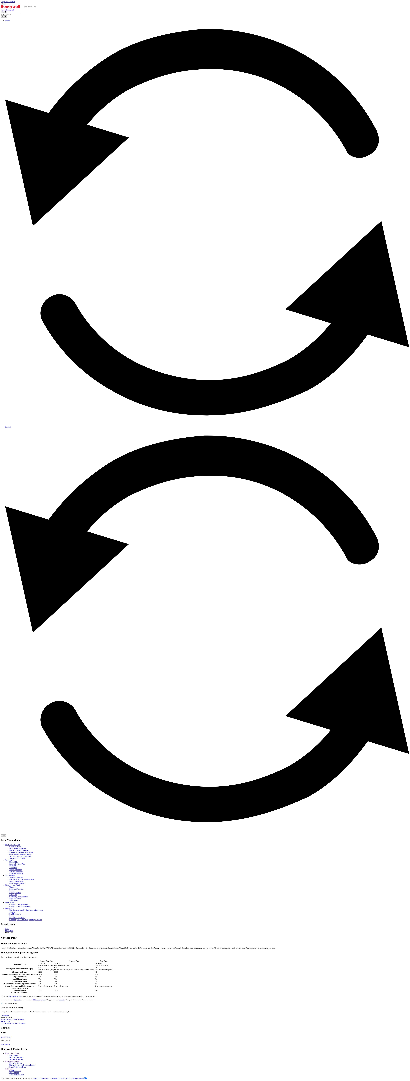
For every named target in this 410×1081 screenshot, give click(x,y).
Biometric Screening (16, 873)
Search (4, 12)
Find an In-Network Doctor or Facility (22, 1065)
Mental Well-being (15, 870)
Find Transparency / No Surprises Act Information (26, 910)
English (7, 20)
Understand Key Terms (17, 918)
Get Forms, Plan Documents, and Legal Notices (25, 920)
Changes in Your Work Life (18, 904)
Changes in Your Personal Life (19, 906)
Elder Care (13, 895)
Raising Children (15, 893)
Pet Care (12, 891)
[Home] (18, 8)
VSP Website (5, 1044)
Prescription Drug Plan (17, 864)
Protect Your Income (16, 881)
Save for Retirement (16, 877)
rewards (61, 1000)
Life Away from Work (12, 885)
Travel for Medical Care (17, 858)
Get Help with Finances (17, 883)
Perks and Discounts (16, 889)
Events (11, 916)
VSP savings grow (39, 1000)
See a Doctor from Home (17, 848)
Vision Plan (13, 868)
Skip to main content (8, 2)
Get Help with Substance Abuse (20, 854)
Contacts (12, 912)
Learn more (5, 1015)
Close (3, 835)
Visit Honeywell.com (16, 1075)
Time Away (13, 887)
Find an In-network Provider (19, 850)
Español (8, 427)
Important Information (12, 1061)
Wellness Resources (16, 872)
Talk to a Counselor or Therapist (20, 856)
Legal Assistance (15, 898)
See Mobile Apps (15, 914)
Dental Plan (13, 866)
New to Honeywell (7, 10)
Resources (8, 908)
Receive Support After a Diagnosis (21, 852)
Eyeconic (17, 1000)
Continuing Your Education (18, 897)
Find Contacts (14, 1073)
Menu (3, 4)
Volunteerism (13, 900)
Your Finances (10, 875)
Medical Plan (13, 862)
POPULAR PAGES (12, 1053)
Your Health (9, 860)
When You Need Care (12, 845)
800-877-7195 (5, 1037)
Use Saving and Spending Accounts (21, 879)
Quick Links (9, 1069)
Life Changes (9, 902)
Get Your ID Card (15, 847)
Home (7, 929)
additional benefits (14, 996)
